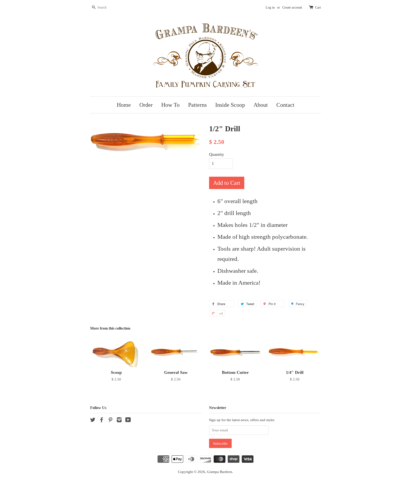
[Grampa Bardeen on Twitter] (92, 421)
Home (124, 105)
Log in (270, 7)
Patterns (197, 105)
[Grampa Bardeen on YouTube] (128, 421)
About (261, 105)
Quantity (216, 154)
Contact (285, 105)
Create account (292, 7)
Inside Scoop (230, 105)
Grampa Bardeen (219, 472)
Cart (318, 7)
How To (170, 105)
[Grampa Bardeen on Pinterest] (110, 421)
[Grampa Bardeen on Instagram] (119, 421)
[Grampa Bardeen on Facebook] (101, 421)
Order (146, 105)
